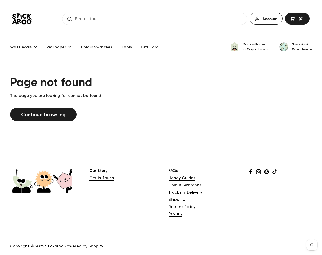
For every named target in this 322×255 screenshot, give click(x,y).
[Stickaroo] (22, 19)
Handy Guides (182, 178)
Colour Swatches (185, 185)
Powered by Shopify (83, 246)
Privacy (175, 213)
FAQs (173, 170)
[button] (297, 19)
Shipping (177, 199)
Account (270, 18)
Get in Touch (101, 178)
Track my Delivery (185, 192)
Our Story (98, 170)
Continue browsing (43, 114)
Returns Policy (182, 206)
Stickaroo (54, 246)
